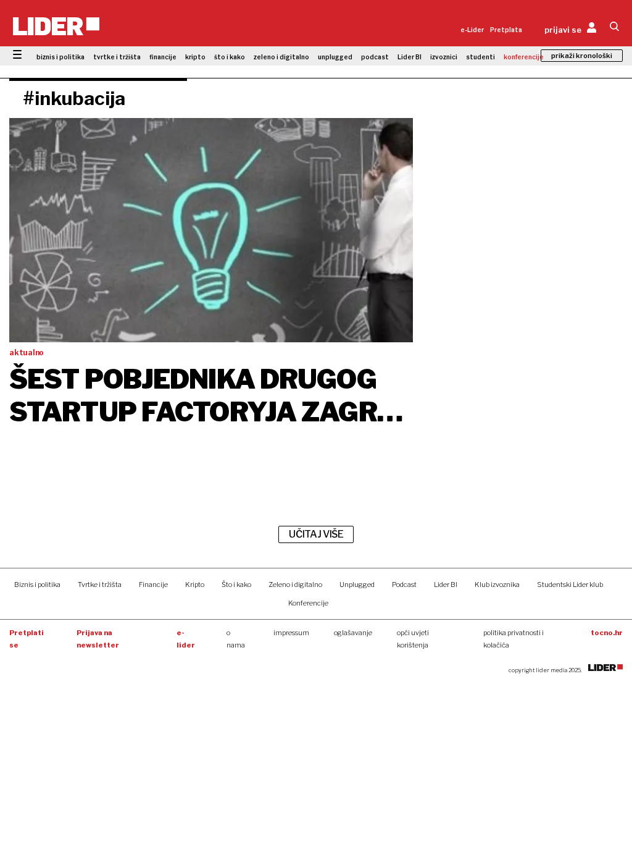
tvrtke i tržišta (117, 57)
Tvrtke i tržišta (100, 584)
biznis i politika (60, 57)
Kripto (194, 584)
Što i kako (236, 584)
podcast (375, 57)
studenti (480, 57)
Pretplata (506, 29)
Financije (153, 584)
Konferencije (308, 603)
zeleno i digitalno (281, 57)
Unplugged (357, 584)
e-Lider (472, 29)
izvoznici (443, 57)
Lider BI (409, 57)
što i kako (229, 57)
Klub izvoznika (497, 584)
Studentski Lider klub (570, 584)
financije (163, 57)
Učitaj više (316, 534)
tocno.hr (607, 632)
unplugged (335, 57)
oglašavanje (353, 632)
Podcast (404, 584)
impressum (291, 632)
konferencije (524, 57)
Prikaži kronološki (581, 55)
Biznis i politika (37, 584)
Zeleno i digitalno (295, 584)
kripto (195, 57)
